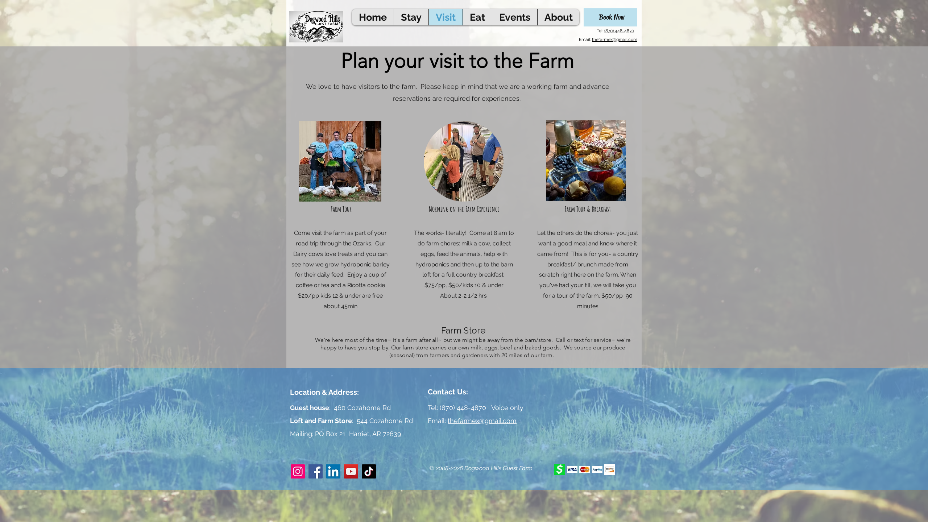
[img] (559, 469)
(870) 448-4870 (619, 30)
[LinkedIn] (333, 471)
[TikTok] (369, 471)
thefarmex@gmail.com (614, 39)
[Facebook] (315, 471)
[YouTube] (351, 471)
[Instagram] (298, 471)
